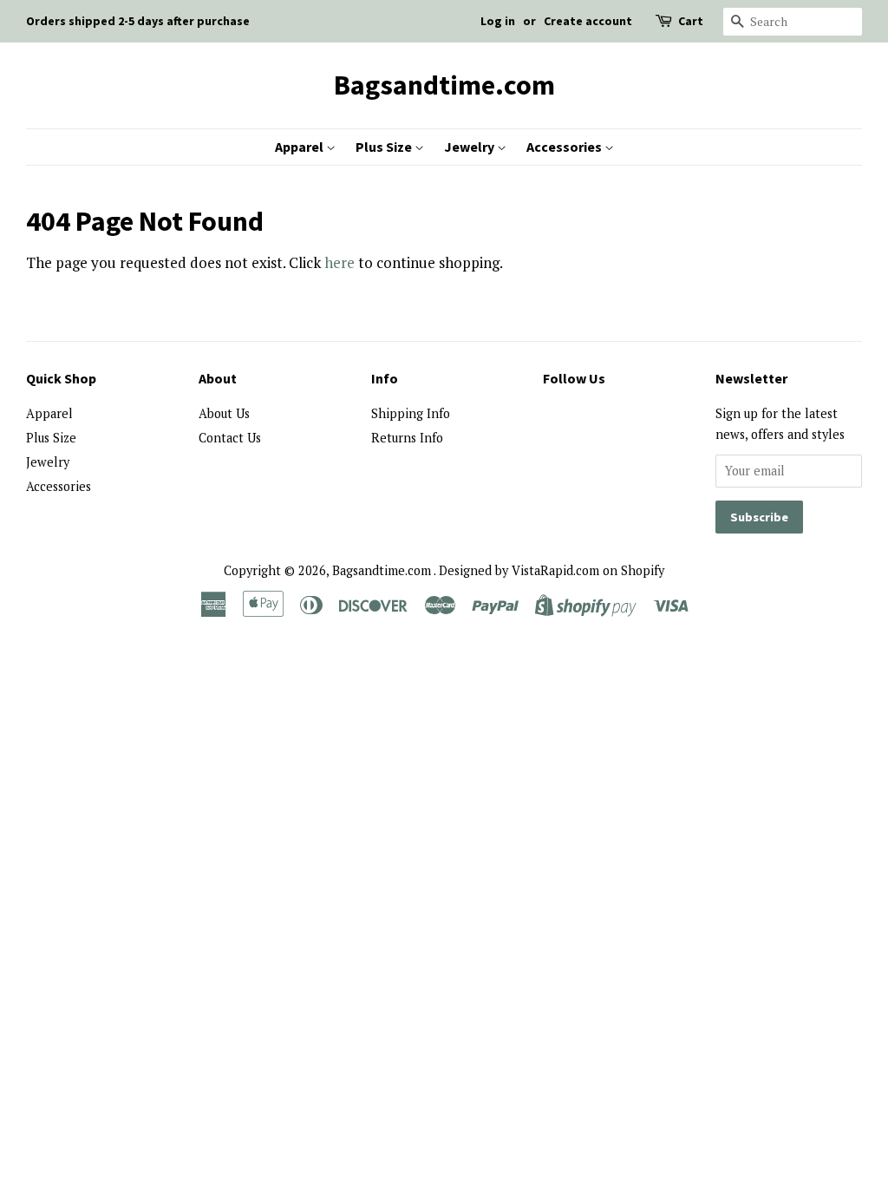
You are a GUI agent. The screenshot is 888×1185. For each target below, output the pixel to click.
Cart (690, 21)
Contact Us (230, 437)
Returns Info (407, 437)
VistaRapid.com (555, 570)
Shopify (642, 570)
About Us (224, 413)
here (339, 262)
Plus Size (385, 146)
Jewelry (470, 146)
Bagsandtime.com (444, 85)
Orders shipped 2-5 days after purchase (138, 21)
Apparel (300, 146)
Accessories (565, 146)
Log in (497, 21)
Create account (588, 21)
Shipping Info (410, 413)
